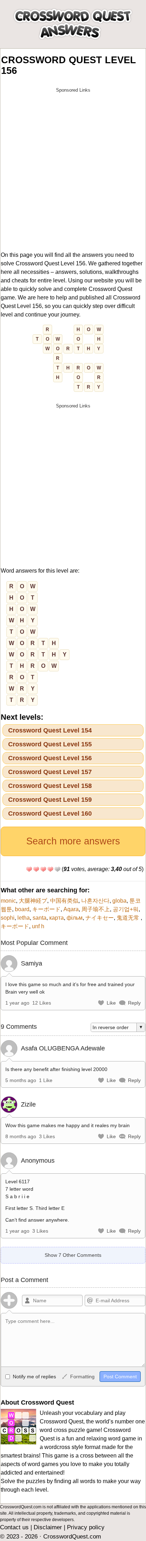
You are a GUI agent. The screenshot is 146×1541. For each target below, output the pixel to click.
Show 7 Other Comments (73, 1255)
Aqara (71, 909)
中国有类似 (64, 901)
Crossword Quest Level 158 (50, 785)
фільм (75, 918)
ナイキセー (99, 918)
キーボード (46, 909)
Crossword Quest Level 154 (50, 730)
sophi (8, 918)
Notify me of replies (33, 1376)
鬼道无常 (129, 918)
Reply (134, 1003)
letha (23, 918)
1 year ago (17, 1003)
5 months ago (20, 1080)
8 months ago (20, 1136)
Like (111, 1003)
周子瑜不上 (96, 909)
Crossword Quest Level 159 (50, 799)
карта (56, 918)
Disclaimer (48, 1527)
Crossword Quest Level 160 (50, 813)
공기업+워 (126, 909)
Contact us (14, 1527)
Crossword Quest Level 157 (50, 771)
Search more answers (73, 841)
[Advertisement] (73, 169)
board (22, 909)
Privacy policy (86, 1527)
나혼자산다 (95, 901)
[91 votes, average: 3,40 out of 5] (29, 869)
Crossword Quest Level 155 (50, 744)
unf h (38, 926)
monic (8, 901)
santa (39, 918)
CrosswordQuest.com (72, 1536)
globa (119, 901)
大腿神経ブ (33, 901)
